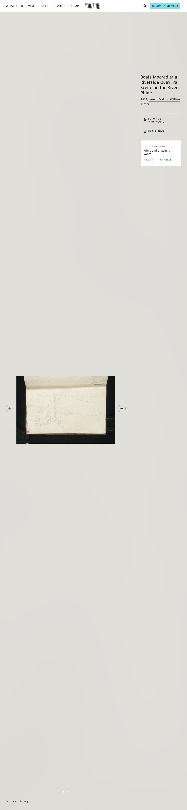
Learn (59, 6)
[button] (144, 5)
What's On (14, 6)
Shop (75, 6)
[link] (18, 801)
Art (44, 6)
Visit (32, 6)
